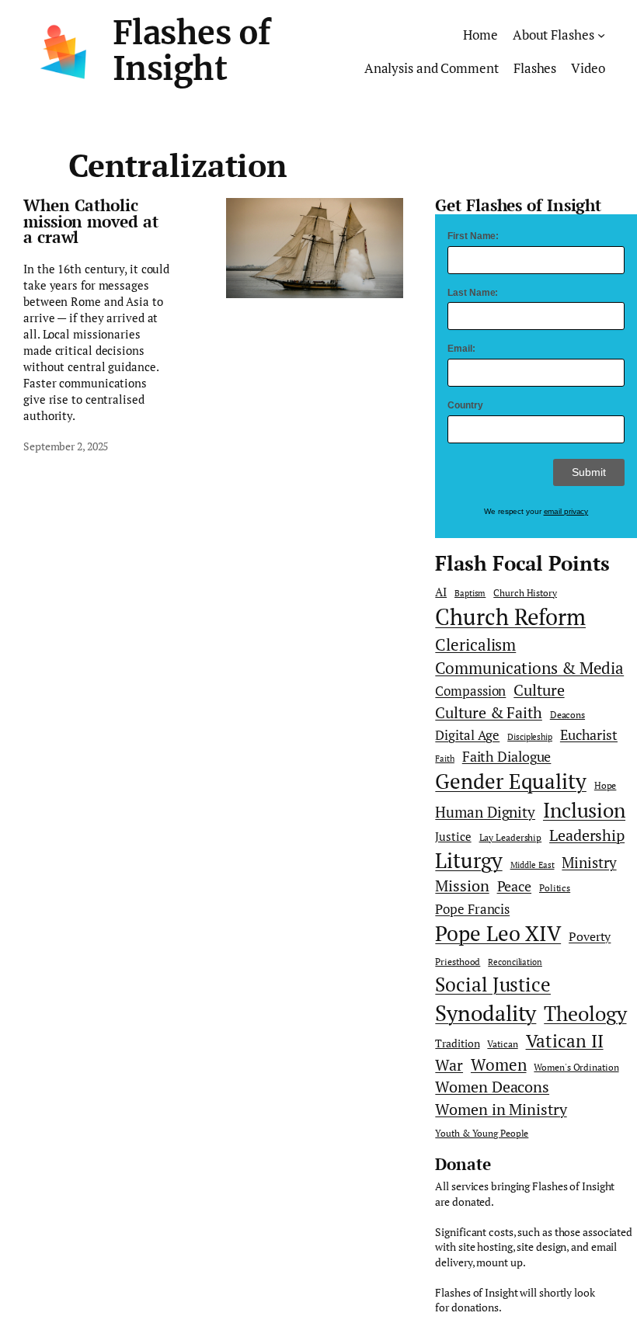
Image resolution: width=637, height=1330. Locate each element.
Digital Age (467, 735)
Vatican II (565, 1041)
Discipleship (529, 736)
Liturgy (468, 860)
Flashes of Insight (192, 51)
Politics (554, 888)
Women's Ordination (576, 1067)
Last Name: (472, 292)
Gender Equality (511, 781)
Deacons (567, 715)
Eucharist (589, 735)
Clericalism (475, 644)
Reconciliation (515, 962)
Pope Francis (472, 909)
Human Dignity (485, 811)
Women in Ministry (500, 1109)
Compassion (470, 691)
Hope (605, 785)
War (449, 1064)
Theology (585, 1013)
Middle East (532, 864)
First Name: (473, 236)
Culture (538, 690)
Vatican (502, 1044)
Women (499, 1064)
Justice (453, 836)
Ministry (589, 862)
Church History (525, 593)
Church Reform (510, 616)
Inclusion (584, 810)
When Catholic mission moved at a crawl (90, 222)
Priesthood (457, 961)
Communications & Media (529, 668)
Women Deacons (492, 1087)
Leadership (587, 835)
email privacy (566, 511)
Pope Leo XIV (498, 933)
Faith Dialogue (507, 756)
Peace (514, 886)
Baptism (470, 593)
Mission (462, 885)
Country (464, 405)
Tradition (457, 1043)
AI (441, 592)
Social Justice (493, 984)
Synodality (485, 1012)
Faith (444, 758)
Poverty (590, 936)
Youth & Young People (481, 1133)
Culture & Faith (488, 712)
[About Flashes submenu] (601, 35)
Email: (461, 348)
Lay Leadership (510, 837)
